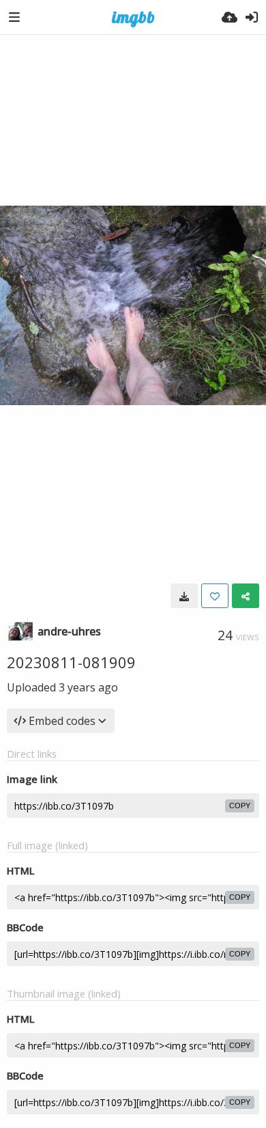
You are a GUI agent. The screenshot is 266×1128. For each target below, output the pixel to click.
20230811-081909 (71, 662)
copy (239, 805)
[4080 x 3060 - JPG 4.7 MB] (184, 595)
